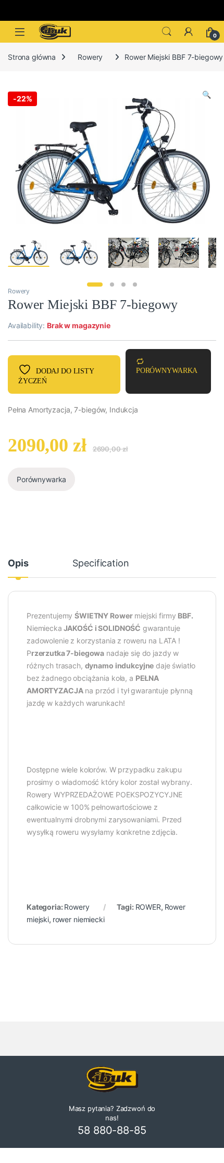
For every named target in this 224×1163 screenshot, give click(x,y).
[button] (206, 94)
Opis (18, 563)
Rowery (90, 57)
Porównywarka (166, 370)
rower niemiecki (79, 919)
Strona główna (32, 57)
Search (166, 31)
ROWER (148, 906)
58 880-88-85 (112, 1130)
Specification (100, 563)
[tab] (18, 568)
